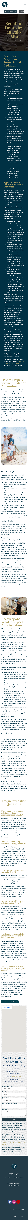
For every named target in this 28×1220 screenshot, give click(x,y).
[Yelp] (18, 1202)
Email (4, 1092)
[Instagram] (14, 1202)
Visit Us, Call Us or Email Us (14, 1060)
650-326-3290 (16, 1076)
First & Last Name (7, 1086)
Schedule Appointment (19, 1216)
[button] (24, 4)
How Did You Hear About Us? (11, 1103)
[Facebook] (10, 1202)
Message (5, 1109)
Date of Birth (6, 1097)
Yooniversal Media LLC (19, 1209)
